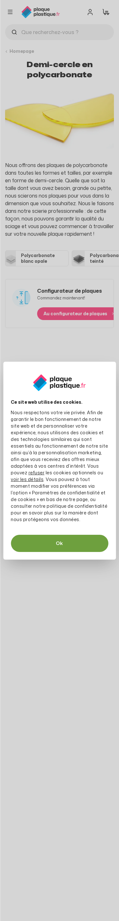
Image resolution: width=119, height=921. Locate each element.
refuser (37, 473)
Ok (59, 543)
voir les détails (27, 479)
